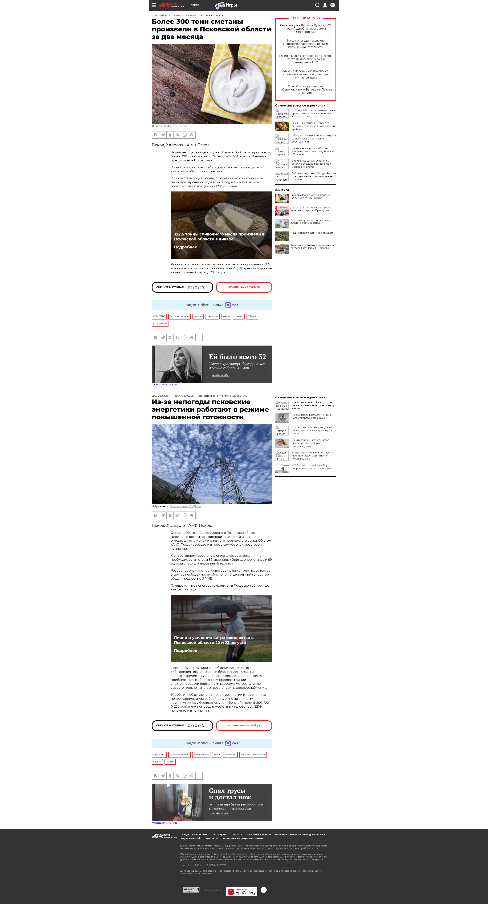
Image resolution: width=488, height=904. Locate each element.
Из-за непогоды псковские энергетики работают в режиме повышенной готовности (306, 44)
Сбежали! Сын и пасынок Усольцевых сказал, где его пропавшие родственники (314, 138)
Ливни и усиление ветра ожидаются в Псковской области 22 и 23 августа (214, 640)
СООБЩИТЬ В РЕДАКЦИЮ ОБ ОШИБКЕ (242, 838)
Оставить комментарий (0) (244, 287)
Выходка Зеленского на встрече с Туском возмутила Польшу (311, 196)
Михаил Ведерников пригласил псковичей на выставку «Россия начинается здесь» (305, 74)
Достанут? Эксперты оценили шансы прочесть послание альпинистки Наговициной (314, 113)
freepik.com (180, 126)
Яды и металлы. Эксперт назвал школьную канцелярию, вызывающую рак (310, 443)
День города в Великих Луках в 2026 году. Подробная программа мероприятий (305, 29)
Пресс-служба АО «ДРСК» (185, 506)
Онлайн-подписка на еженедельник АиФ (300, 835)
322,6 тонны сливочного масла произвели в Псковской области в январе (219, 236)
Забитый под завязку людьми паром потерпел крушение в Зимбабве (312, 246)
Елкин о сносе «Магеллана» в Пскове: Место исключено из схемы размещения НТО (305, 59)
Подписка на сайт (190, 838)
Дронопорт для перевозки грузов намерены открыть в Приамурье (311, 209)
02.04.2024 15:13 (161, 15)
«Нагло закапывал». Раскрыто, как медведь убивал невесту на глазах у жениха (313, 405)
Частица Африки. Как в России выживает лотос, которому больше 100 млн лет (313, 151)
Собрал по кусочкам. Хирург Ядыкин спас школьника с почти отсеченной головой (314, 176)
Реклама (237, 835)
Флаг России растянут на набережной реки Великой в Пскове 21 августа (305, 89)
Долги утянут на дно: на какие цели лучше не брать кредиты (312, 221)
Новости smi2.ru (164, 384)
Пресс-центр (220, 835)
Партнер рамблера (213, 890)
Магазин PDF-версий (258, 835)
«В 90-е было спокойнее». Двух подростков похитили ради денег (312, 467)
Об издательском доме (194, 835)
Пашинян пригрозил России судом (312, 232)
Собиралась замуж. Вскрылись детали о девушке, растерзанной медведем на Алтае (311, 163)
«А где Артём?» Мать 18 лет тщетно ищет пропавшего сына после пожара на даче (312, 455)
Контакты (212, 838)
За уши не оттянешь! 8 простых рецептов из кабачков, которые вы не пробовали (314, 126)
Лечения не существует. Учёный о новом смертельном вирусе (311, 416)
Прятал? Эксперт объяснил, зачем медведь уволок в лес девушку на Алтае (312, 430)
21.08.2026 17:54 (161, 395)
